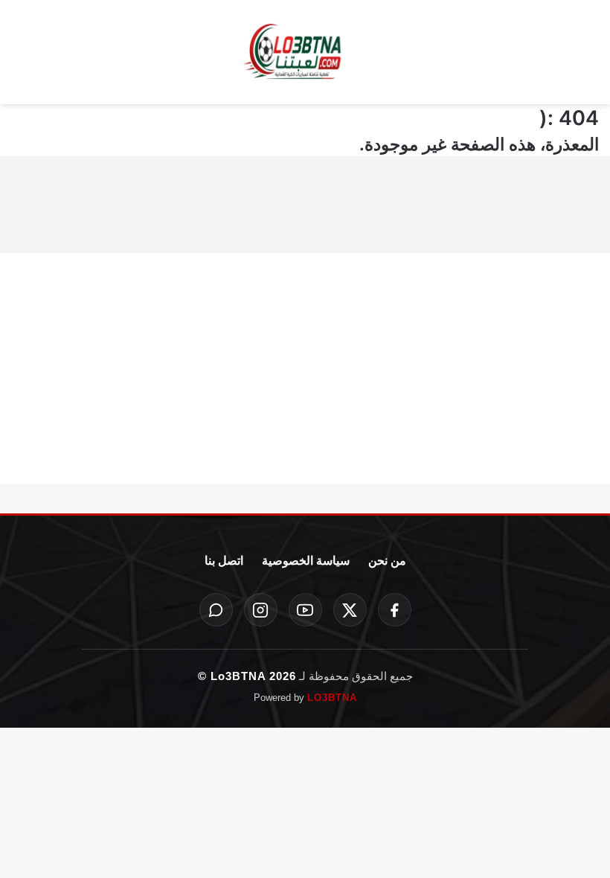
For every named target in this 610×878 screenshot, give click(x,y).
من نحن (387, 560)
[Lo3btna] (305, 52)
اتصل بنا (224, 560)
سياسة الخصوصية (306, 560)
